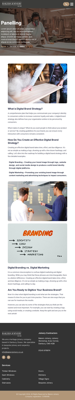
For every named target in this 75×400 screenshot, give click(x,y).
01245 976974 (44, 350)
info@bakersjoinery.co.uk (12, 352)
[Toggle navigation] (72, 4)
